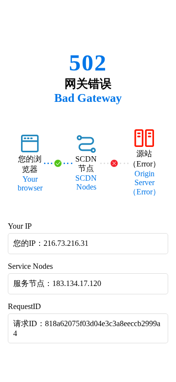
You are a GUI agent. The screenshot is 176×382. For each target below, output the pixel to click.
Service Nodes (30, 266)
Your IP (20, 226)
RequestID (24, 306)
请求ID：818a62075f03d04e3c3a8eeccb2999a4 (86, 328)
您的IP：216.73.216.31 (50, 243)
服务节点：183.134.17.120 (57, 283)
